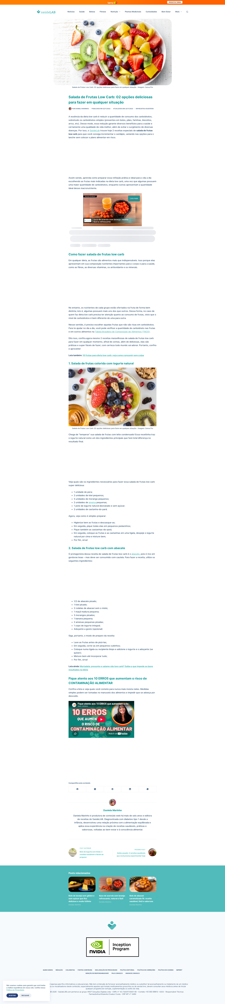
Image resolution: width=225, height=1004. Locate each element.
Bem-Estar (166, 12)
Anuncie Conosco (133, 973)
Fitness (103, 12)
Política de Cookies (165, 970)
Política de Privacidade (15, 990)
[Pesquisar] (187, 12)
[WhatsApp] (147, 789)
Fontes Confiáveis (85, 970)
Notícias (71, 12)
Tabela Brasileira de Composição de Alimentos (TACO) (122, 331)
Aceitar (12, 995)
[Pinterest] (112, 789)
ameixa (92, 502)
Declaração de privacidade (106, 970)
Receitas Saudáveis (146, 108)
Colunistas (70, 970)
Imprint (179, 970)
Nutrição (114, 12)
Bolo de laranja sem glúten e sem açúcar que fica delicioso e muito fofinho (81, 898)
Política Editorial (127, 970)
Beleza (92, 12)
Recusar (25, 995)
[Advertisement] (112, 158)
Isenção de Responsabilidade (97, 973)
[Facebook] (77, 789)
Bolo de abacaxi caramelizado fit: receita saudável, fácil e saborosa (141, 898)
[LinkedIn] (130, 789)
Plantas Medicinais (133, 12)
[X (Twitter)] (95, 789)
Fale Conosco (117, 973)
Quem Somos (48, 970)
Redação (59, 970)
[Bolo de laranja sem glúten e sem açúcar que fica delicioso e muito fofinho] (82, 884)
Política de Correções (146, 970)
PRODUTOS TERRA (175, 2)
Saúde (82, 12)
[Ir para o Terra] (112, 2)
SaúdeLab (95, 130)
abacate (135, 554)
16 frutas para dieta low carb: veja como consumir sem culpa (113, 355)
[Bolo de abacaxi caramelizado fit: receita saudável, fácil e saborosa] (142, 884)
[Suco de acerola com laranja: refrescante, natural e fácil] (112, 884)
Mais (177, 12)
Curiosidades (151, 12)
